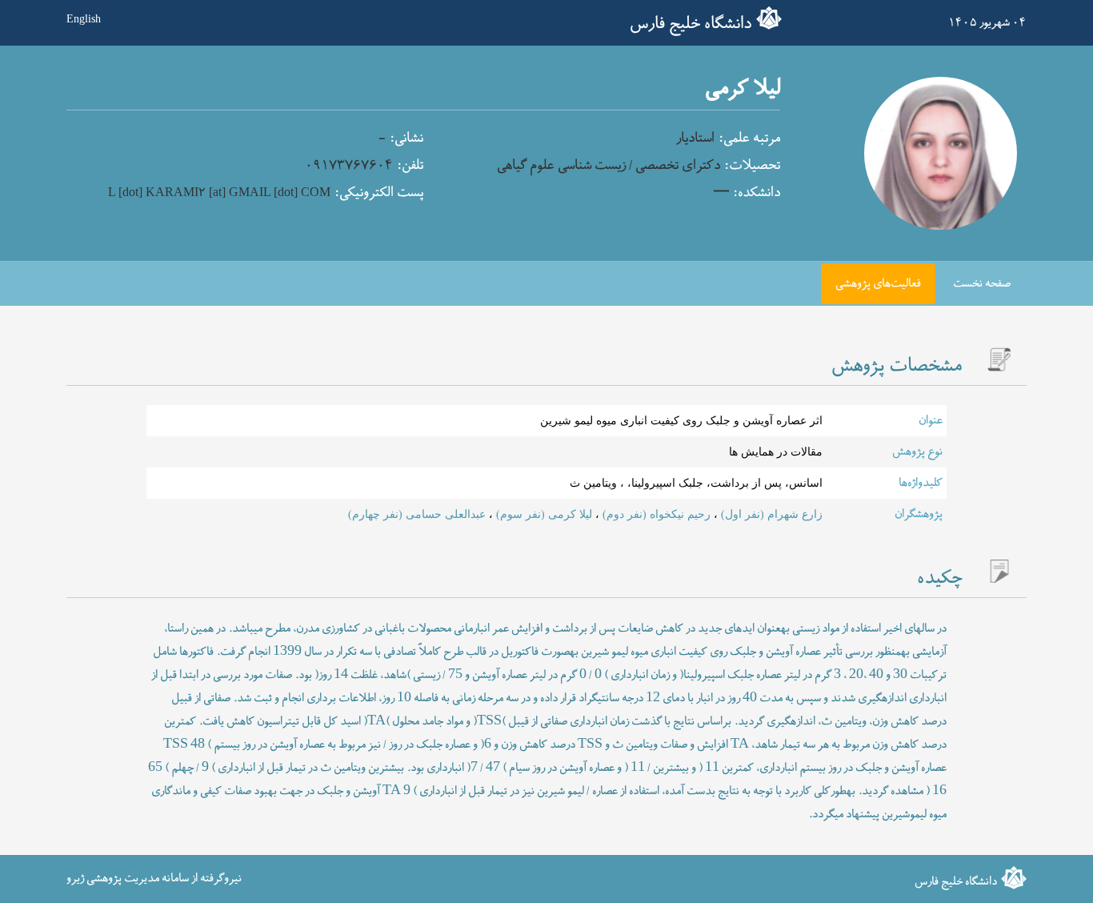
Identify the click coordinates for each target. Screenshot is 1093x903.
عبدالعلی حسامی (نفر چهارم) (417, 514)
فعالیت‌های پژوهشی (878, 283)
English (83, 18)
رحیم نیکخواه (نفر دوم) (655, 514)
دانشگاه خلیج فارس (690, 24)
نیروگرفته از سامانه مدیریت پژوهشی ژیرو (154, 878)
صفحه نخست (982, 283)
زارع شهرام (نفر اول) (770, 514)
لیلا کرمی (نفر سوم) (542, 514)
